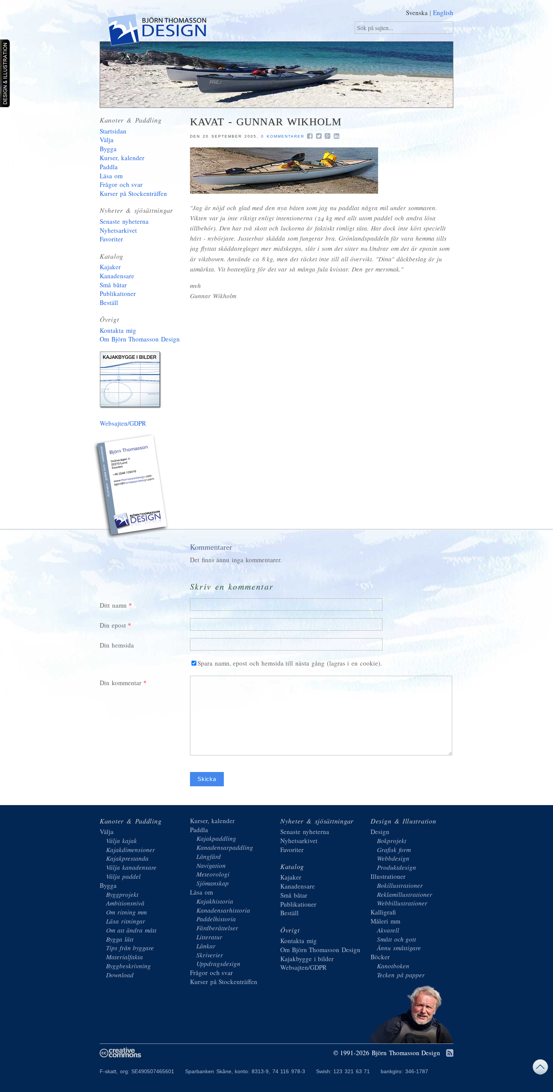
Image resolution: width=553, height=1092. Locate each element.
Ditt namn (113, 605)
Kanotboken (393, 966)
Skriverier (209, 955)
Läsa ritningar (125, 921)
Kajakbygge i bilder (132, 381)
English (443, 12)
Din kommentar (120, 682)
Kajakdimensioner (130, 849)
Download (120, 975)
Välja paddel (123, 876)
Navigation (211, 865)
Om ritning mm (126, 912)
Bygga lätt (120, 939)
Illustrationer (388, 876)
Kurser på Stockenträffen (133, 193)
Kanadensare (117, 275)
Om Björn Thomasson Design (140, 339)
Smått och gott (396, 939)
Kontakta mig (118, 330)
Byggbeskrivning (128, 966)
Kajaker (110, 266)
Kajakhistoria (214, 901)
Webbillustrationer (402, 903)
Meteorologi (212, 874)
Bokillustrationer (400, 885)
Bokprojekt (391, 840)
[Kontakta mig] (131, 487)
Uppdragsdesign (218, 963)
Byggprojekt (122, 894)
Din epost (113, 625)
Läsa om (111, 175)
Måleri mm (385, 921)
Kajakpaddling (216, 838)
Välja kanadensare (131, 867)
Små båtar (113, 285)
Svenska (417, 12)
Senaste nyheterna (124, 221)
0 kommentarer (282, 136)
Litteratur (209, 937)
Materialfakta (124, 956)
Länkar (206, 946)
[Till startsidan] (156, 31)
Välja (107, 139)
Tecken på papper (401, 975)
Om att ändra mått (131, 930)
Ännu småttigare (399, 947)
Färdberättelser (217, 928)
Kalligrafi (383, 912)
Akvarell (388, 930)
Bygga (108, 148)
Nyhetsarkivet (118, 230)
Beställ (109, 302)
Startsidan (113, 131)
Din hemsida (117, 645)
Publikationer (118, 293)
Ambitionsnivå (125, 903)
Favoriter (111, 239)
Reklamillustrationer (404, 894)
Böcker (380, 956)
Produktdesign (396, 867)
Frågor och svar (121, 184)
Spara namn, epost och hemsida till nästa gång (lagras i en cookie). (290, 663)
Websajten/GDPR (123, 423)
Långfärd (208, 856)
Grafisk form (394, 849)
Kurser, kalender (122, 157)
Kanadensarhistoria (223, 910)
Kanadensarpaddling (224, 847)
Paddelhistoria (216, 919)
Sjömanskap (212, 883)
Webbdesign (393, 858)
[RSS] (449, 1053)
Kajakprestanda (127, 858)
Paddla (109, 166)
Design (380, 831)
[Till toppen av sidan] (540, 1068)
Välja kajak (121, 840)
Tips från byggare (130, 947)
